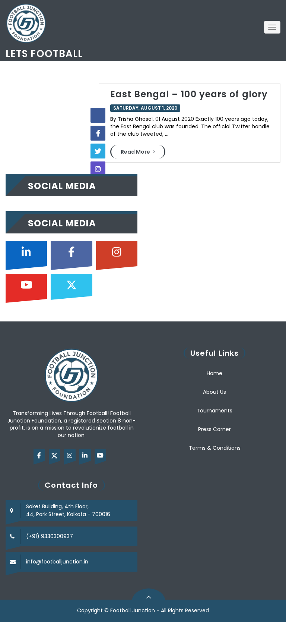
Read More (136, 152)
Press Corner (214, 429)
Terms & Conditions (215, 448)
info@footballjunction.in (57, 561)
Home (214, 373)
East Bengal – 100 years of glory (189, 94)
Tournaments (214, 410)
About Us (214, 392)
